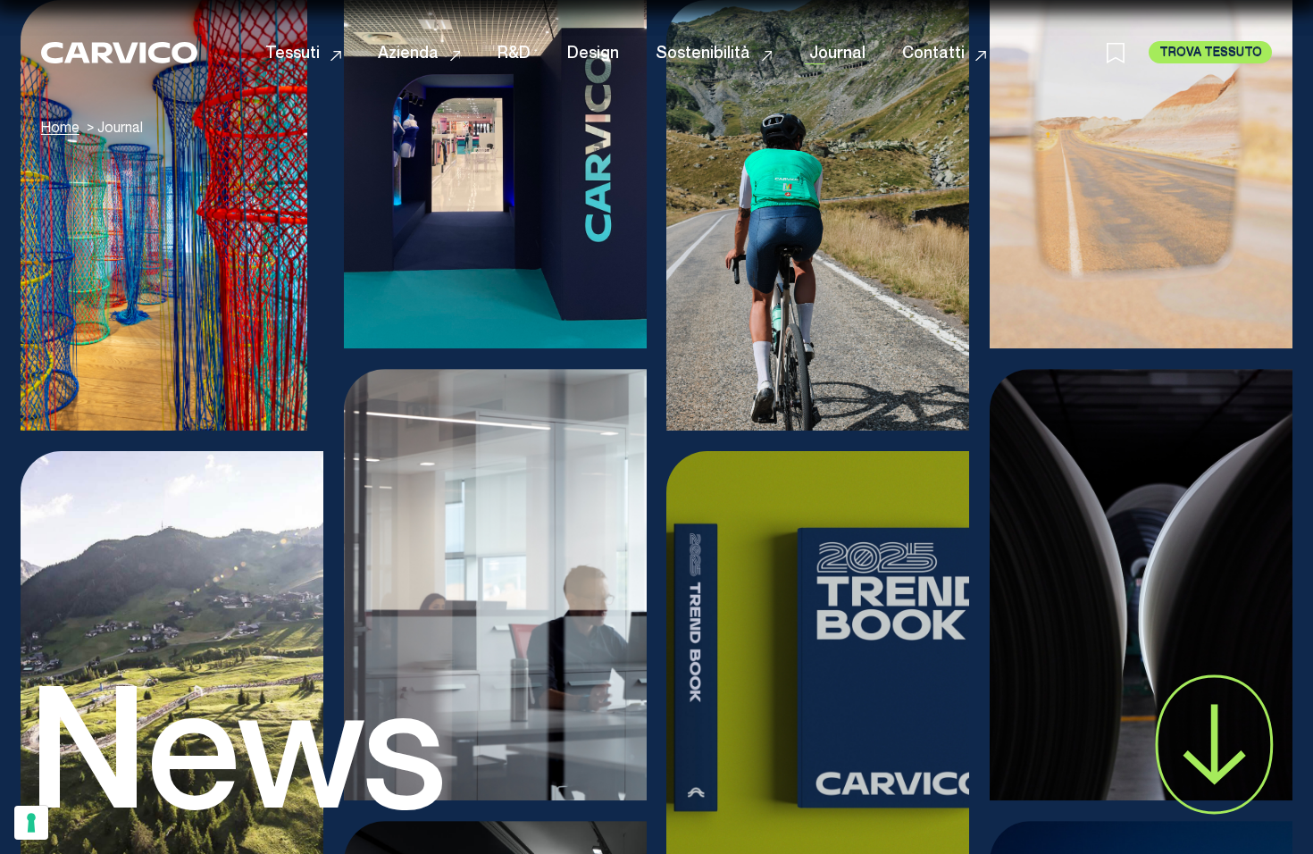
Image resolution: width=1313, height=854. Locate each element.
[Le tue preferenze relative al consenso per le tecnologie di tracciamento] (31, 823)
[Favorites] (1128, 52)
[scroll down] (1214, 744)
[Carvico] (119, 52)
